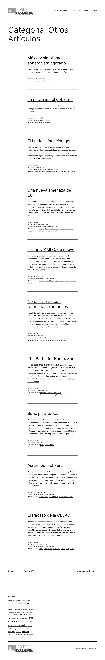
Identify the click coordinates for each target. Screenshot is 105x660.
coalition (45, 395)
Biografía (93, 11)
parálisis (47, 122)
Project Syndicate (55, 393)
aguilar (10, 600)
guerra (29, 614)
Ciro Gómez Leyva (12, 607)
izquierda (45, 447)
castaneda (24, 603)
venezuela (30, 634)
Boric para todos (42, 413)
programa (18, 632)
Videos (74, 11)
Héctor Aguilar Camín (14, 618)
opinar (16, 629)
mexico (54, 340)
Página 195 (29, 571)
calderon (11, 604)
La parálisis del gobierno (50, 99)
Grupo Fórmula (22, 614)
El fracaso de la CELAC (48, 515)
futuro (9, 614)
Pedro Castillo (68, 497)
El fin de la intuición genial (51, 140)
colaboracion (20, 607)
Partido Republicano (39, 231)
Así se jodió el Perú (45, 465)
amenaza (41, 229)
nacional (30, 625)
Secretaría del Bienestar (68, 171)
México (67, 281)
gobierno (41, 122)
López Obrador (59, 281)
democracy (51, 395)
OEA (67, 549)
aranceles (41, 281)
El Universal (44, 169)
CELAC (41, 549)
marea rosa (56, 549)
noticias (11, 629)
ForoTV (31, 612)
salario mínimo (55, 171)
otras (19, 629)
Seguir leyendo (39, 270)
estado (12, 612)
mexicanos (16, 625)
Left (66, 395)
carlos (16, 604)
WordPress (92, 648)
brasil (28, 600)
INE (40, 340)
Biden (46, 229)
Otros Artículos (45, 81)
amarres (15, 600)
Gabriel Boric (60, 395)
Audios (85, 11)
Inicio (56, 11)
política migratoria (51, 231)
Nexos (42, 278)
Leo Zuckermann (25, 622)
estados (17, 612)
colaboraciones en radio (28, 607)
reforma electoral (62, 340)
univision (24, 634)
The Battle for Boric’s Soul (51, 358)
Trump (15, 634)
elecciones (25, 609)
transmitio (11, 634)
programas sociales (45, 171)
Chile (40, 395)
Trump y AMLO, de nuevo (50, 249)
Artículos (63, 11)
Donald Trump (49, 281)
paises (23, 629)
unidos (20, 634)
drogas (20, 609)
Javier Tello (24, 618)
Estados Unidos (54, 229)
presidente (52, 447)
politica (27, 629)
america (20, 600)
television (25, 632)
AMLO (25, 600)
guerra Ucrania (64, 229)
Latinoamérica (48, 549)
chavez (32, 604)
